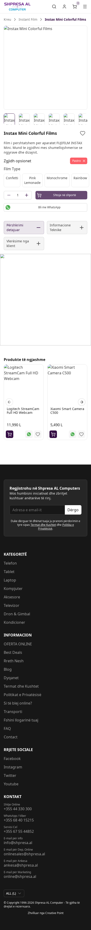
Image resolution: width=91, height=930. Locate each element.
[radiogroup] (45, 180)
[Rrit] (26, 195)
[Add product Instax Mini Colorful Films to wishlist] (82, 133)
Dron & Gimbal (17, 613)
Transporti (13, 711)
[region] (45, 68)
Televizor (11, 605)
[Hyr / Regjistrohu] (64, 6)
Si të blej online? (18, 703)
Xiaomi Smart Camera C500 (67, 411)
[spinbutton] (18, 195)
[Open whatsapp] (29, 434)
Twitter (10, 775)
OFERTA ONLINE (18, 644)
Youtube (11, 784)
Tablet (9, 571)
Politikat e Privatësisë (22, 694)
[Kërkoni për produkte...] (54, 6)
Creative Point (54, 913)
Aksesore (12, 597)
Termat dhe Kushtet (43, 525)
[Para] (9, 402)
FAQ (7, 728)
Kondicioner (14, 622)
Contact (11, 737)
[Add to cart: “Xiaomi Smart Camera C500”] (53, 434)
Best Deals (13, 652)
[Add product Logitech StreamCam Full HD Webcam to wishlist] (38, 434)
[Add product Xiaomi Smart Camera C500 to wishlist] (81, 434)
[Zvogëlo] (9, 195)
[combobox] (14, 893)
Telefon (10, 563)
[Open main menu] (85, 6)
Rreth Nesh (14, 660)
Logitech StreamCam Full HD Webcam (23, 411)
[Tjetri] (81, 402)
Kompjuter (13, 588)
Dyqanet (11, 677)
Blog (8, 669)
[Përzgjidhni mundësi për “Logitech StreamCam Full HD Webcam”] (9, 434)
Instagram (13, 767)
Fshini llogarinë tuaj (21, 720)
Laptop (10, 580)
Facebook (12, 758)
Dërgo (73, 509)
